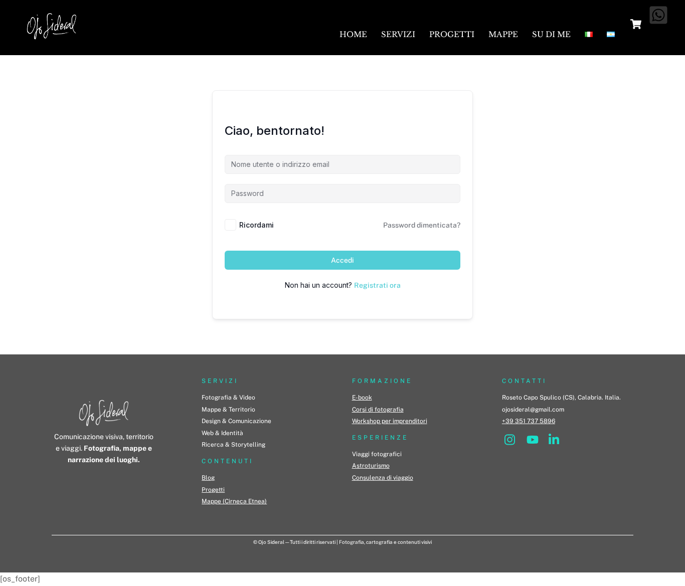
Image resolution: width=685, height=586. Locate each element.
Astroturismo (371, 465)
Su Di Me (551, 34)
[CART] (636, 24)
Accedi (342, 260)
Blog (208, 477)
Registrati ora (377, 285)
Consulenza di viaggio (382, 477)
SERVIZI (220, 380)
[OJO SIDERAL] (51, 42)
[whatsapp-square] (658, 15)
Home (353, 34)
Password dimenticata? (421, 225)
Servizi (398, 34)
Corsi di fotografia (378, 409)
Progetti (451, 34)
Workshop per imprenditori (389, 421)
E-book (362, 397)
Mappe (503, 34)
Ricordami (256, 225)
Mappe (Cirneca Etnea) (234, 501)
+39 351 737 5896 (528, 421)
